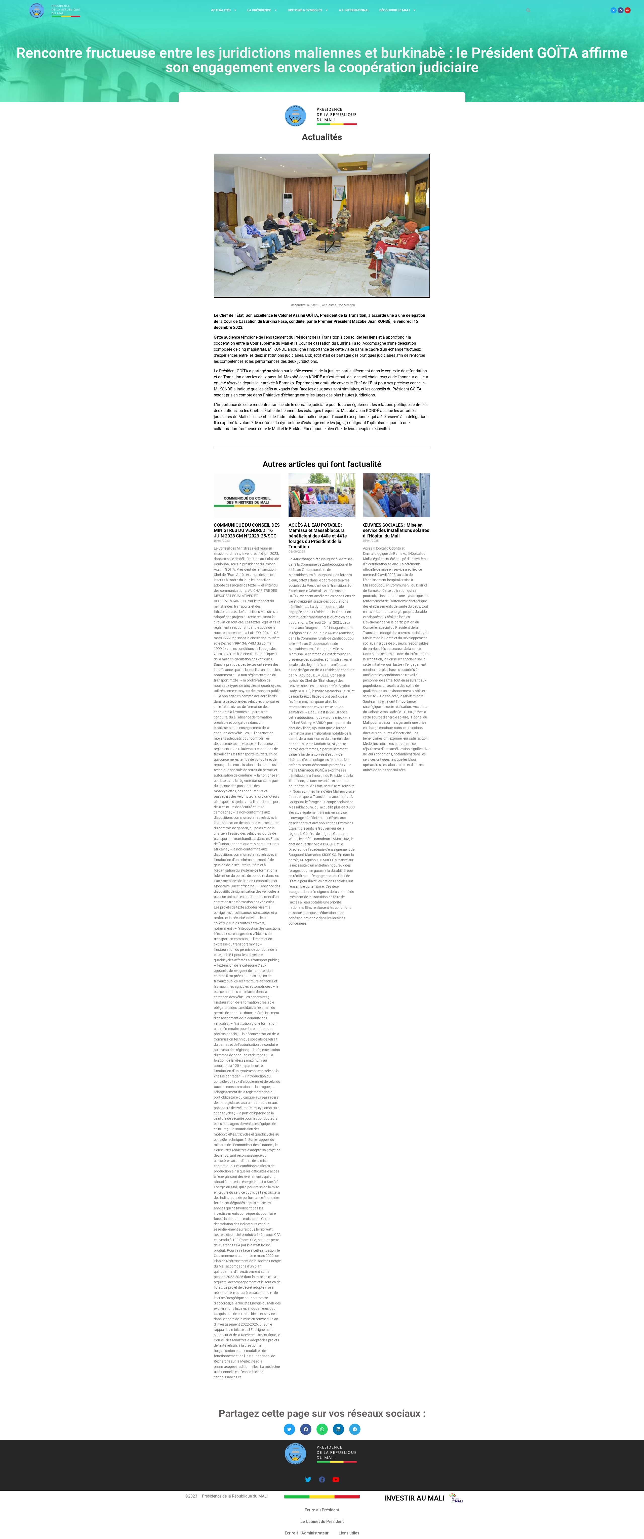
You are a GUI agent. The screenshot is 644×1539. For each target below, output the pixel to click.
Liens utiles (349, 1533)
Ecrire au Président (322, 1510)
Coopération (346, 305)
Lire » (217, 1386)
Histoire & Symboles (305, 10)
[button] (289, 1429)
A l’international (354, 10)
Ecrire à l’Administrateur (307, 1533)
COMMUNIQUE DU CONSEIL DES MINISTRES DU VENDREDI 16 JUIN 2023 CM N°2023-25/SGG (247, 530)
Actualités (221, 10)
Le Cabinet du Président (322, 1521)
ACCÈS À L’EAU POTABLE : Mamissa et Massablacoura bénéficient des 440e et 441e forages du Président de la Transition (318, 535)
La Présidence (259, 10)
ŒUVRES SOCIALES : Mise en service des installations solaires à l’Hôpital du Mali (396, 530)
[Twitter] (614, 10)
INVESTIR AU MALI (414, 1498)
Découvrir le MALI (394, 10)
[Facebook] (621, 10)
